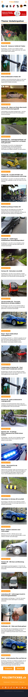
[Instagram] (8, 687)
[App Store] (25, 687)
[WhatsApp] (19, 687)
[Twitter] (5, 687)
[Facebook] (3, 687)
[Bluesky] (22, 687)
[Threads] (14, 687)
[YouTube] (17, 687)
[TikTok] (11, 687)
